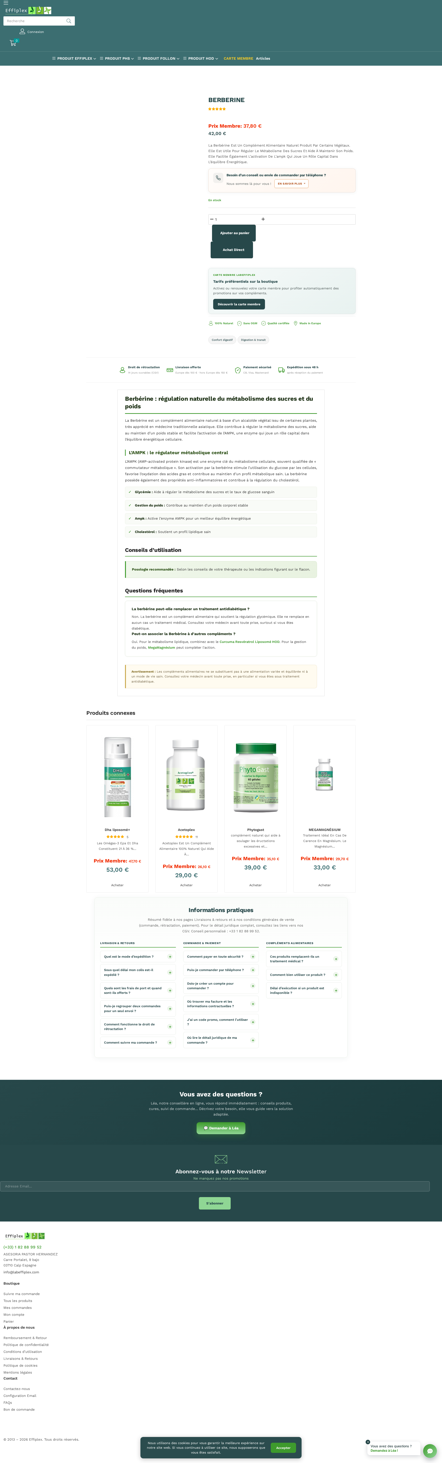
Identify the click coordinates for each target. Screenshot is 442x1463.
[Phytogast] (255, 776)
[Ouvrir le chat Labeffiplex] (430, 1451)
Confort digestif (222, 339)
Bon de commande (19, 1409)
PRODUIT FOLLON (160, 58)
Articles (263, 58)
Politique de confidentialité (26, 1345)
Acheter (117, 885)
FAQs (7, 1403)
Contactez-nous (16, 1389)
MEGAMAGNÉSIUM (324, 830)
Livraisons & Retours (20, 1359)
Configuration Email (19, 1396)
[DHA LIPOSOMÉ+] (117, 776)
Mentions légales (17, 1372)
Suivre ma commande (21, 1294)
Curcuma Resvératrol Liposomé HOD (249, 642)
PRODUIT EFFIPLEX (75, 58)
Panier (8, 1321)
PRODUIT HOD (201, 58)
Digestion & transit (253, 339)
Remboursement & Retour (25, 1338)
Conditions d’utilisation (22, 1352)
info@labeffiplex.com (21, 1272)
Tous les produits (17, 1301)
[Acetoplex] (186, 776)
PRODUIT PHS (118, 58)
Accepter (283, 1448)
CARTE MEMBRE (238, 58)
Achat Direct (233, 250)
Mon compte (13, 1315)
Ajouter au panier (234, 233)
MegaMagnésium (161, 648)
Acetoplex (186, 830)
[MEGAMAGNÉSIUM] (324, 776)
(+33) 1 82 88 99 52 (22, 1247)
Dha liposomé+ (117, 830)
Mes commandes (17, 1308)
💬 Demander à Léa (221, 1128)
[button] (34, 43)
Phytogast (255, 830)
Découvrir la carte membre (239, 304)
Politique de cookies (20, 1365)
